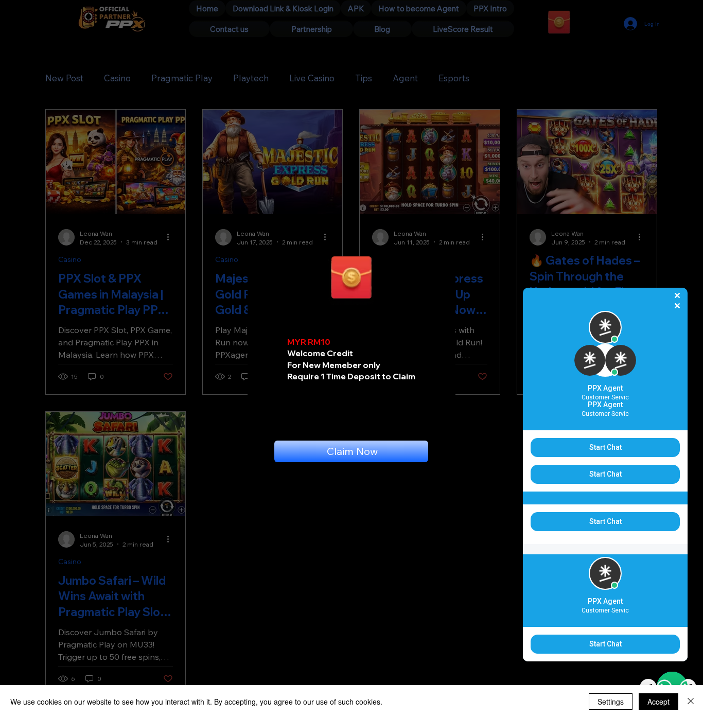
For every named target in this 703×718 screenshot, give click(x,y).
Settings (610, 701)
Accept (658, 701)
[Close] (690, 701)
